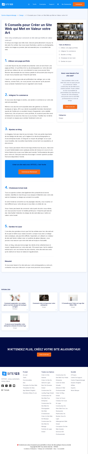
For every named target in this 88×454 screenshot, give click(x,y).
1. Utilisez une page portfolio (68, 48)
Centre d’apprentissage (8, 15)
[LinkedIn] (10, 385)
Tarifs (34, 4)
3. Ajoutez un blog (65, 54)
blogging (9, 134)
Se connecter (66, 4)
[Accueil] (29, 4)
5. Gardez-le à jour (65, 61)
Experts (73, 388)
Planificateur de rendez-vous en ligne (61, 416)
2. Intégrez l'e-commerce (67, 51)
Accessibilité (60, 448)
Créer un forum (60, 398)
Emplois (76, 382)
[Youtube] (14, 385)
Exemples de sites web (30, 385)
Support (51, 4)
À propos (73, 375)
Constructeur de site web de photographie (46, 405)
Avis (24, 382)
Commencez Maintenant (29, 172)
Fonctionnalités (27, 380)
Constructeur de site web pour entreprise (46, 398)
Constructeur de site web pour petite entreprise (62, 377)
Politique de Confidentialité (45, 448)
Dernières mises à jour (30, 393)
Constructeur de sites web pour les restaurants (62, 408)
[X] (6, 385)
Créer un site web (70, 106)
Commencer (79, 4)
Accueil (25, 375)
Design (21, 15)
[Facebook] (2, 385)
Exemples (43, 4)
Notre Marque (75, 390)
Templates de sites (29, 388)
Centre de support (76, 377)
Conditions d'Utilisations (30, 448)
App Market (29, 390)
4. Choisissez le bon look (67, 58)
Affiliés (73, 385)
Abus (55, 448)
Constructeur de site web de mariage (46, 424)
